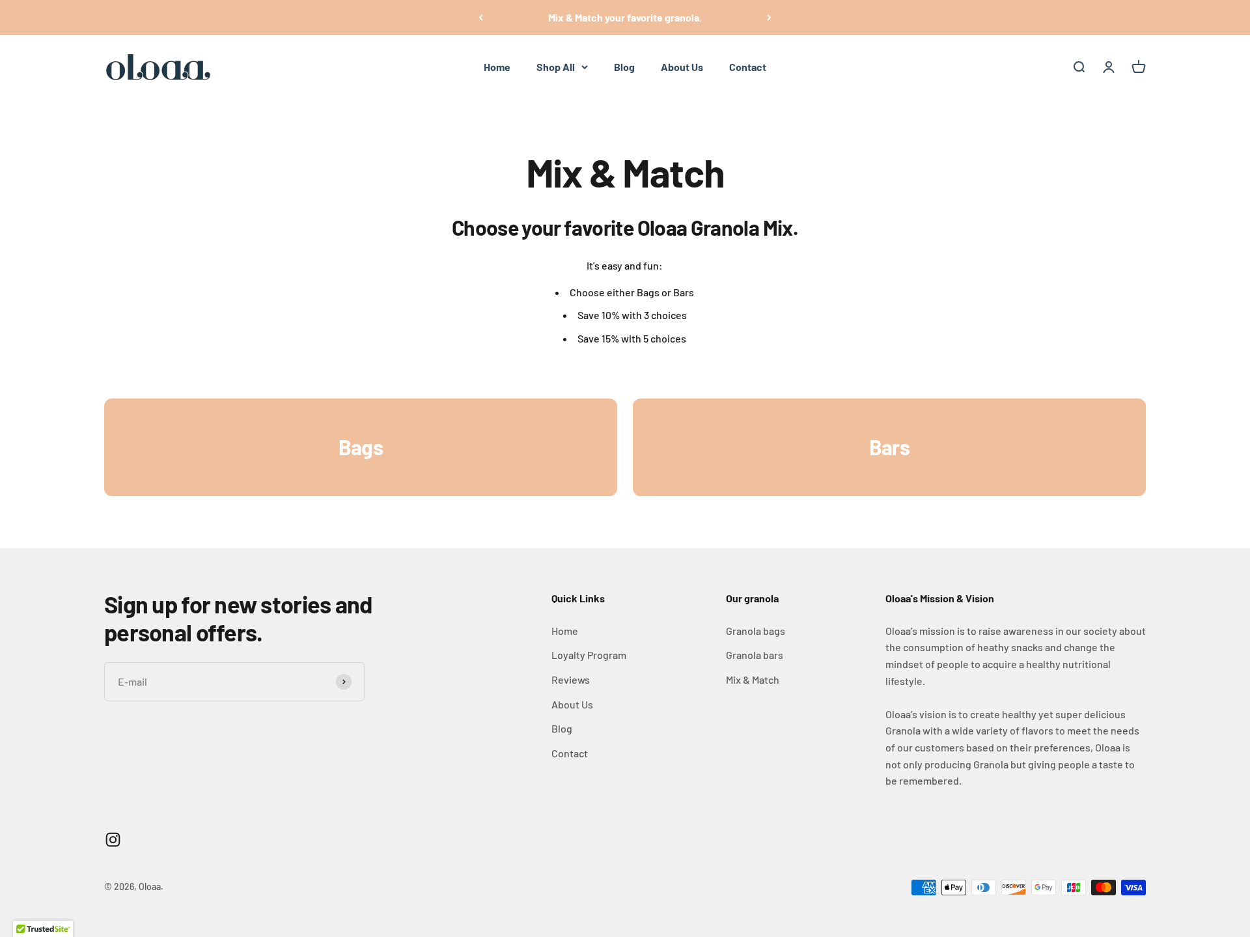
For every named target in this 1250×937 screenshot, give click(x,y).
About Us (682, 67)
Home (497, 67)
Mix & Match (752, 679)
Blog (624, 67)
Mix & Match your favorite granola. (625, 17)
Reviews (570, 679)
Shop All (555, 67)
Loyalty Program (588, 655)
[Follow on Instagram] (113, 839)
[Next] (769, 17)
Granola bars (754, 655)
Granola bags (755, 630)
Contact (747, 67)
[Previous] (481, 17)
